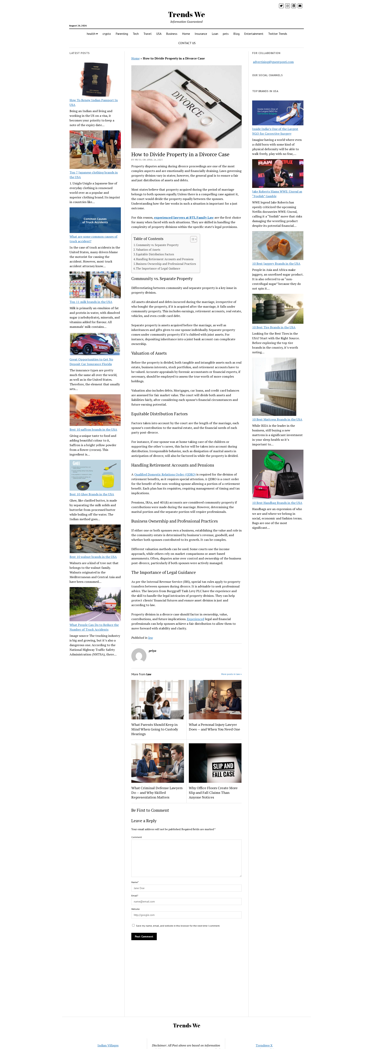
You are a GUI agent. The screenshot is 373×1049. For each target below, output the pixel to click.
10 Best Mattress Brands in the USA (277, 419)
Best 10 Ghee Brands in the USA (92, 494)
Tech (136, 34)
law (150, 637)
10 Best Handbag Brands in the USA (277, 503)
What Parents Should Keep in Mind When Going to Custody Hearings (154, 729)
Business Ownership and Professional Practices (166, 264)
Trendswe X (264, 1045)
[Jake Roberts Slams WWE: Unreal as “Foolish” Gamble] (277, 174)
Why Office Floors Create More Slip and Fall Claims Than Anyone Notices (213, 792)
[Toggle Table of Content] (191, 239)
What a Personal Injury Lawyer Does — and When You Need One (214, 726)
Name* (135, 882)
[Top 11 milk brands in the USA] (95, 285)
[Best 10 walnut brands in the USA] (95, 539)
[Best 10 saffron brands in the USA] (95, 410)
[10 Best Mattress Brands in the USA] (274, 387)
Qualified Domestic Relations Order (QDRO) (165, 474)
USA (158, 34)
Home (186, 34)
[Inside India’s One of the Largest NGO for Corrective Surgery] (277, 113)
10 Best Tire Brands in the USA (273, 327)
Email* (134, 895)
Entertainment (253, 34)
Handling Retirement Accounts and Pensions (164, 259)
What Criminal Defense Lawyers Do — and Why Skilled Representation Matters (157, 792)
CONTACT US (187, 43)
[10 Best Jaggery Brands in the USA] (277, 246)
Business (171, 34)
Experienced (195, 619)
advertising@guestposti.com (273, 62)
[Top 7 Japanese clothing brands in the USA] (95, 150)
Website (135, 909)
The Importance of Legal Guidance (158, 268)
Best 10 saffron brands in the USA (93, 429)
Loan (215, 34)
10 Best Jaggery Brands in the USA (276, 263)
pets (226, 34)
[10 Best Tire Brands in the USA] (277, 309)
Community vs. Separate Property (157, 245)
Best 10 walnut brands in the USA (93, 557)
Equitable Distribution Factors (155, 254)
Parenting (122, 34)
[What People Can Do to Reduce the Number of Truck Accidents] (95, 604)
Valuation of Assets (148, 249)
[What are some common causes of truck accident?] (95, 220)
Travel (147, 34)
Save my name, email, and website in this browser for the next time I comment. (178, 925)
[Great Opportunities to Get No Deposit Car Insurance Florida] (95, 344)
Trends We (186, 14)
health (91, 34)
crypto (107, 34)
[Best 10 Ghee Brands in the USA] (95, 476)
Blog (236, 34)
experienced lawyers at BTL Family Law (184, 217)
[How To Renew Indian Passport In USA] (95, 80)
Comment (136, 837)
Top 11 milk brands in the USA (91, 302)
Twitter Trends (277, 34)
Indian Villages (108, 1045)
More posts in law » (231, 674)
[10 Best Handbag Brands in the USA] (277, 475)
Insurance (201, 34)
